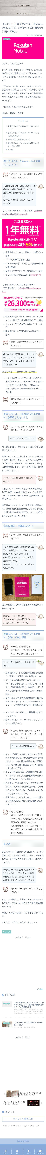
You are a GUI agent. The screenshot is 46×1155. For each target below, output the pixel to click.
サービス (8, 932)
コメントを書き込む (23, 1119)
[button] (41, 630)
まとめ (10, 149)
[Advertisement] (23, 962)
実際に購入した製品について (19, 139)
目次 (20, 121)
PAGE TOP (24, 1141)
